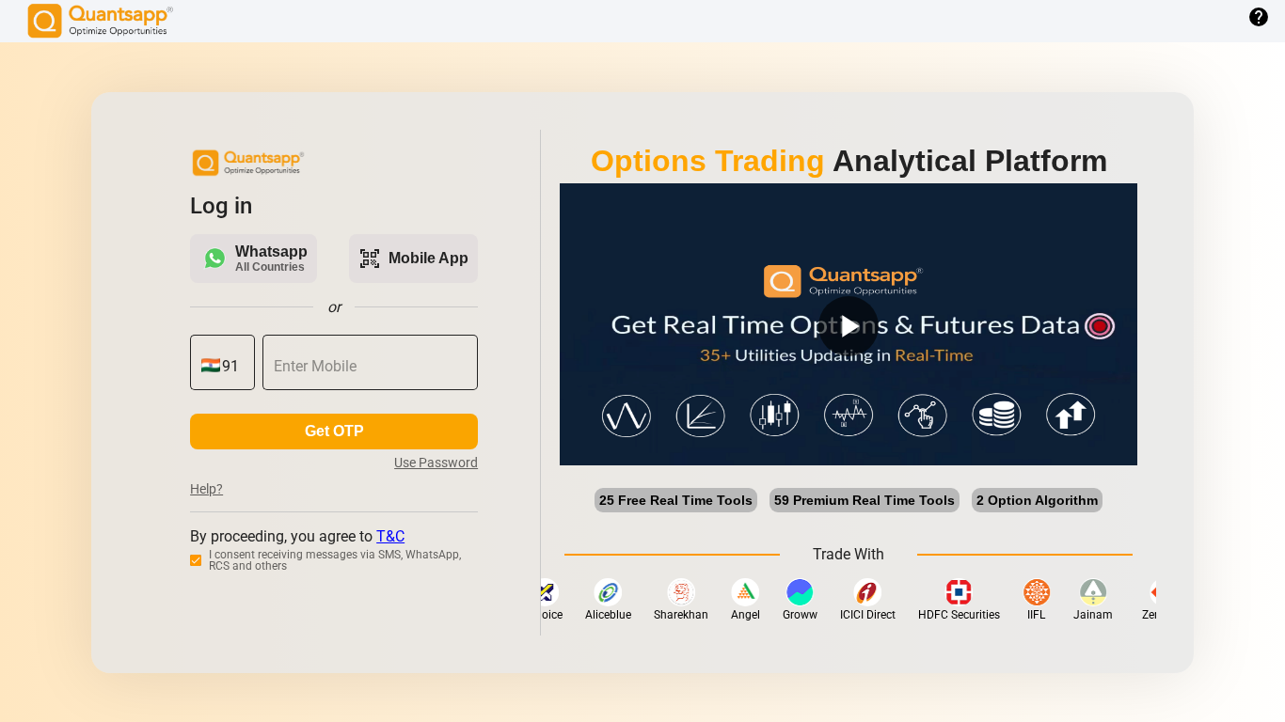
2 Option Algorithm (1037, 500)
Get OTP (334, 431)
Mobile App (413, 258)
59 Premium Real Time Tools (864, 500)
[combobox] (233, 366)
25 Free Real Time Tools (676, 500)
